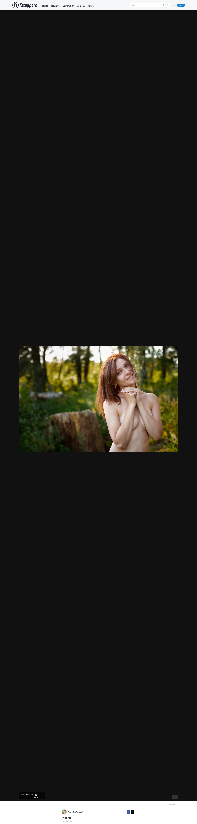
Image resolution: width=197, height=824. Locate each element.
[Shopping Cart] (168, 5)
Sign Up (181, 5)
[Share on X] (132, 812)
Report (173, 804)
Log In (173, 5)
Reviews (55, 5)
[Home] (24, 5)
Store (91, 5)
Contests (81, 5)
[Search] (163, 5)
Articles (44, 5)
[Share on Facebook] (128, 812)
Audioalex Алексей (75, 812)
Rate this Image (27, 794)
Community (68, 5)
